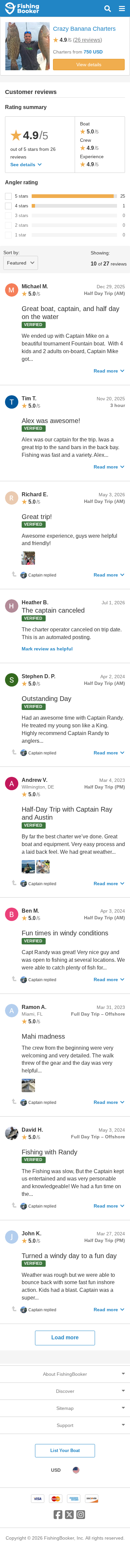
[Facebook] (58, 1517)
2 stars (21, 225)
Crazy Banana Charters (84, 28)
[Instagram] (81, 1517)
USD (56, 1470)
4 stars (21, 205)
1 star (20, 234)
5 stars (21, 196)
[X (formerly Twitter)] (69, 1517)
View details (88, 64)
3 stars (21, 215)
